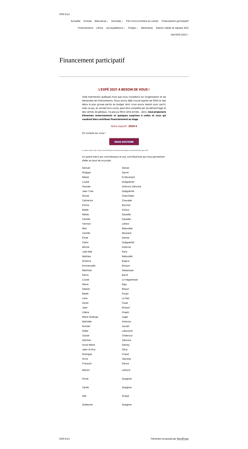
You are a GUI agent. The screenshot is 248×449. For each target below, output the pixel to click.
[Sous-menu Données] (122, 21)
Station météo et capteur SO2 (172, 28)
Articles (87, 21)
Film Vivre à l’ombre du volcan (142, 21)
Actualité (75, 21)
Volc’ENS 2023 (179, 34)
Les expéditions (114, 28)
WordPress (183, 438)
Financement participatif (175, 21)
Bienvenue (100, 21)
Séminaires (147, 28)
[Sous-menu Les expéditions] (124, 28)
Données (116, 21)
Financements (85, 28)
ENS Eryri (64, 14)
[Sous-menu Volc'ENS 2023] (188, 34)
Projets (132, 28)
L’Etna (99, 28)
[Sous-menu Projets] (137, 28)
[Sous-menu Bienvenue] (107, 21)
